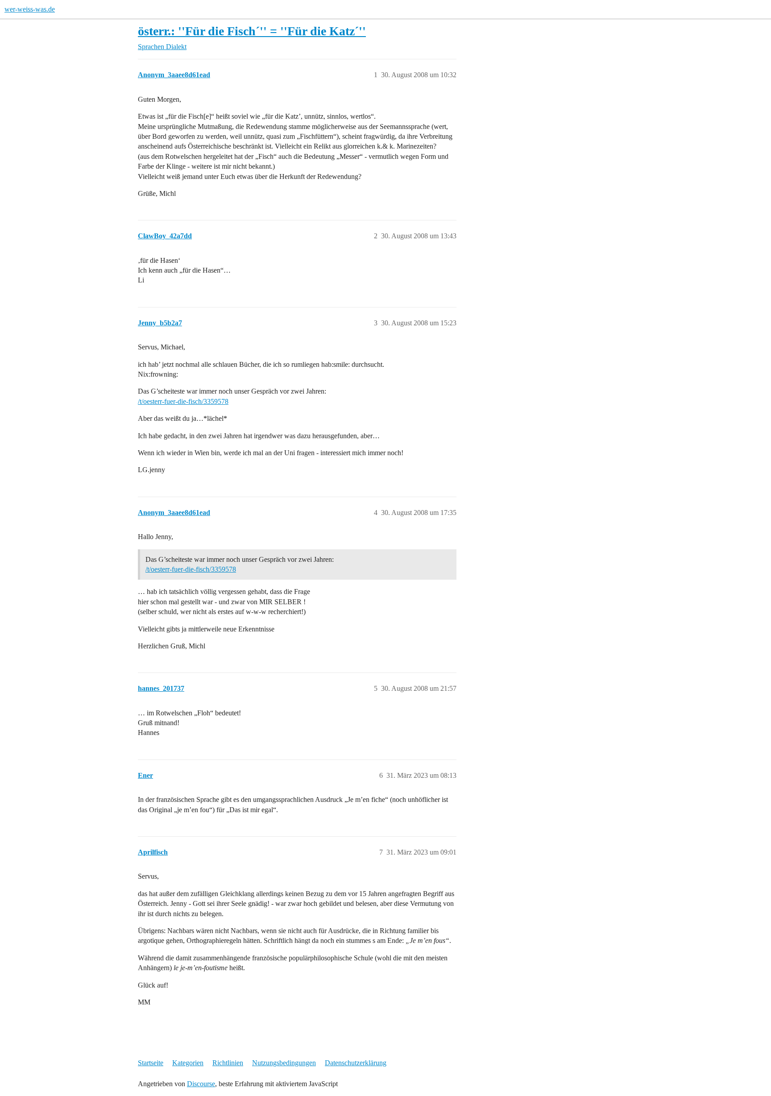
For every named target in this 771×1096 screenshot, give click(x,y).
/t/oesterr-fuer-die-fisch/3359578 (183, 401)
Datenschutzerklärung (355, 1063)
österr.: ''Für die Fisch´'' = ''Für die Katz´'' (252, 31)
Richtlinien (227, 1063)
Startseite (150, 1063)
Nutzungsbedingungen (284, 1063)
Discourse (201, 1084)
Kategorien (187, 1063)
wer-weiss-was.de (29, 9)
